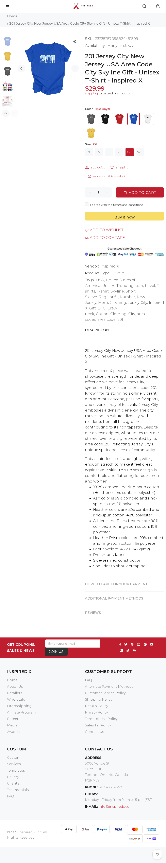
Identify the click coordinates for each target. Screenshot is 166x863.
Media (12, 725)
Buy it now (124, 217)
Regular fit (108, 297)
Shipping (91, 93)
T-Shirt (118, 273)
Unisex (108, 285)
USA (100, 280)
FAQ (88, 680)
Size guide (98, 167)
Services (14, 764)
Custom (13, 758)
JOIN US (56, 652)
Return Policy (96, 706)
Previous (21, 68)
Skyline (117, 291)
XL (119, 152)
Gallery (13, 777)
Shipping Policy (98, 699)
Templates (16, 770)
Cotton (102, 314)
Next (75, 68)
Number (127, 297)
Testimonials (18, 790)
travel (150, 285)
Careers (13, 719)
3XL (139, 152)
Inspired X (110, 266)
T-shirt (103, 291)
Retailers (14, 693)
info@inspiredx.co (114, 807)
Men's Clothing (112, 302)
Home (12, 16)
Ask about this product (109, 176)
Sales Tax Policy (98, 725)
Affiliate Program (21, 712)
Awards (13, 732)
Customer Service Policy (105, 693)
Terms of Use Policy (101, 719)
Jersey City (137, 302)
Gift (92, 308)
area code (107, 319)
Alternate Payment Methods (109, 687)
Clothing (118, 314)
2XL (129, 152)
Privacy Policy (96, 712)
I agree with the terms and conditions (116, 205)
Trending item (129, 285)
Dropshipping (19, 706)
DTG (102, 308)
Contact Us (94, 732)
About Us (15, 687)
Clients (13, 783)
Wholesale (16, 699)
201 (120, 319)
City (131, 314)
